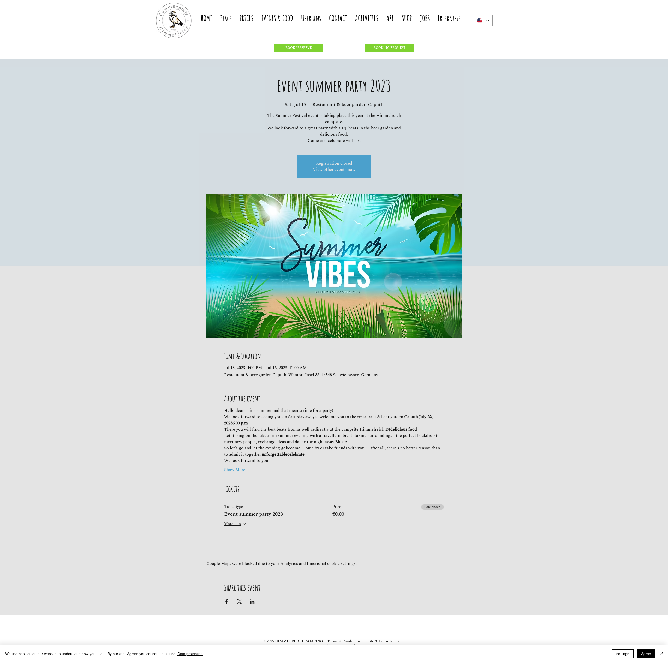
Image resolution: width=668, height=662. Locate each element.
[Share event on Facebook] (226, 601)
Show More (234, 470)
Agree (646, 653)
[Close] (662, 653)
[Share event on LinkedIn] (252, 601)
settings (622, 653)
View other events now (334, 169)
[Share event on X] (239, 601)
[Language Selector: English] (483, 20)
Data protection (190, 653)
